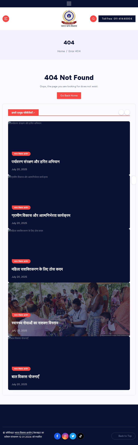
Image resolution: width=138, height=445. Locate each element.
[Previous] (121, 112)
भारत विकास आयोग (21, 154)
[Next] (127, 112)
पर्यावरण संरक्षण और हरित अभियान (36, 161)
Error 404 (74, 51)
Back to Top (125, 436)
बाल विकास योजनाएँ (25, 376)
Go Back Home (69, 95)
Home (61, 51)
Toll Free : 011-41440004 (117, 18)
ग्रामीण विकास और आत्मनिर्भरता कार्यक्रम (41, 215)
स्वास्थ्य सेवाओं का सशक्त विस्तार (35, 322)
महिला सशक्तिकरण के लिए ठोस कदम (37, 269)
